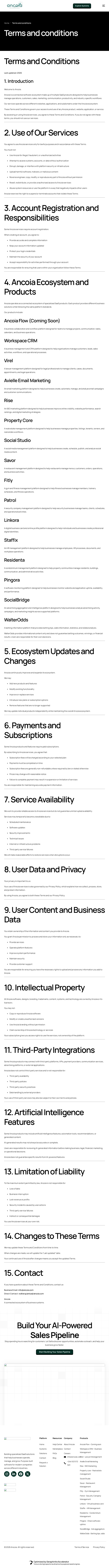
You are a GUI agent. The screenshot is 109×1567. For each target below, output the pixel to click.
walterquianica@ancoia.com (31, 1293)
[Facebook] (20, 1474)
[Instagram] (7, 1474)
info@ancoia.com (25, 1290)
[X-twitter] (27, 1474)
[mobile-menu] (101, 5)
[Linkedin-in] (13, 1474)
